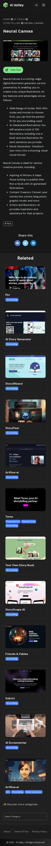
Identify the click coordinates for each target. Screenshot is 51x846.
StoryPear (12, 428)
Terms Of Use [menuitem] (21, 831)
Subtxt (10, 698)
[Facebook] (17, 243)
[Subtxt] (25, 681)
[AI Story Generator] (25, 322)
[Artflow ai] (25, 455)
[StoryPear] (25, 410)
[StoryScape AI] (25, 592)
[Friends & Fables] (25, 636)
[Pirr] (25, 277)
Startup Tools (28, 521)
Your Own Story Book (19, 565)
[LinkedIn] (33, 243)
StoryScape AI (15, 609)
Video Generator (33, 792)
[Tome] (25, 499)
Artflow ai (12, 472)
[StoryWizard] (25, 366)
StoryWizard (14, 383)
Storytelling (12, 299)
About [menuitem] (7, 831)
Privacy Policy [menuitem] (39, 831)
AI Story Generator (18, 339)
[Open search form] (36, 5)
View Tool (15, 69)
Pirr (7, 295)
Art (8, 792)
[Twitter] (25, 243)
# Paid (8, 223)
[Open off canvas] (44, 5)
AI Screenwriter (16, 743)
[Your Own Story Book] (25, 548)
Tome (9, 516)
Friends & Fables (16, 654)
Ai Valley (17, 5)
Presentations (13, 521)
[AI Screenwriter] (25, 725)
